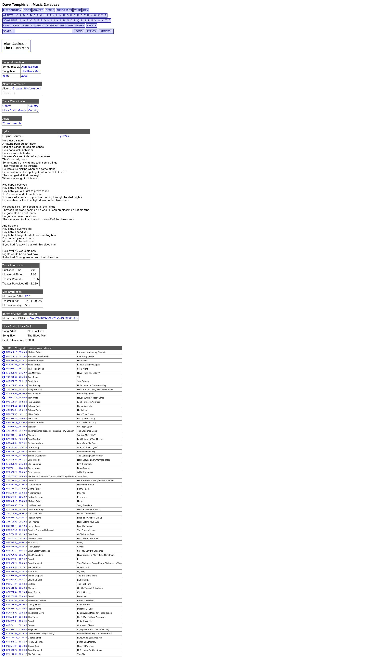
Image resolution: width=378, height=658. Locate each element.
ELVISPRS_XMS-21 (16, 460)
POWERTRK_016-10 (16, 584)
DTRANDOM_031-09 (16, 455)
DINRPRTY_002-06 (16, 356)
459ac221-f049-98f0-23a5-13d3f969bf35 (52, 318)
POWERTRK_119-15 (16, 484)
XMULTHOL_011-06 (16, 588)
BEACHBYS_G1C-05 (16, 422)
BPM (86, 10)
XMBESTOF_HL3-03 (16, 476)
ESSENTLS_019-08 (16, 530)
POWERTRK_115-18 (16, 646)
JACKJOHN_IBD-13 (16, 513)
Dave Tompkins (15, 5)
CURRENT (37, 25)
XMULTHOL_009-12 (16, 654)
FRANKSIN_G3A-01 (16, 609)
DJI (46, 25)
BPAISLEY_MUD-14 (16, 439)
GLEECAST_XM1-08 (16, 534)
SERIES (79, 25)
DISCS (27, 10)
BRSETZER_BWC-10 (16, 551)
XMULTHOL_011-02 (16, 480)
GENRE (50, 10)
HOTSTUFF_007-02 (16, 526)
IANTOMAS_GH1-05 (16, 522)
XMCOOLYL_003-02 (16, 472)
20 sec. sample (11, 123)
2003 (24, 75)
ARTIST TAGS (64, 10)
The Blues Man (30, 71)
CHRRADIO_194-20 (16, 406)
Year (5, 75)
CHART (25, 25)
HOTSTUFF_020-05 (16, 418)
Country (33, 105)
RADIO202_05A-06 (16, 596)
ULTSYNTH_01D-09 (16, 629)
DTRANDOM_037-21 (16, 360)
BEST (16, 25)
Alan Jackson (29, 66)
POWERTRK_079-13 (16, 447)
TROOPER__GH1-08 (16, 427)
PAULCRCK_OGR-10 (16, 402)
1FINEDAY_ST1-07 (16, 373)
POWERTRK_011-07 (16, 497)
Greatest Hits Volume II (26, 88)
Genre (6, 105)
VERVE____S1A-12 (16, 468)
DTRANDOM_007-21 (16, 443)
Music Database (46, 5)
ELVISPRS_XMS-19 (16, 385)
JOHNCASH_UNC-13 (16, 410)
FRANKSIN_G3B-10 (16, 518)
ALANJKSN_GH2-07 (16, 567)
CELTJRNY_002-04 (16, 592)
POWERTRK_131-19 (16, 633)
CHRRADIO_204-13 (16, 381)
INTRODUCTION (12, 10)
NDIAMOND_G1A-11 (16, 505)
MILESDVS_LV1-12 (16, 414)
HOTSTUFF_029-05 (16, 489)
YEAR (77, 10)
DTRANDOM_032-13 (16, 571)
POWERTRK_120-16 (16, 600)
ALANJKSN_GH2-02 (16, 393)
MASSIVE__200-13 (16, 542)
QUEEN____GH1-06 (16, 625)
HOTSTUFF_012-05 (16, 435)
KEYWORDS (66, 25)
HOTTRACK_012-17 (16, 638)
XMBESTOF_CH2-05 (16, 538)
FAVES (54, 25)
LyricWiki (64, 136)
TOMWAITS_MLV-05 (16, 398)
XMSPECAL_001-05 (16, 555)
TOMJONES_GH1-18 (16, 377)
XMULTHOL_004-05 (16, 431)
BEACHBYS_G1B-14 (16, 613)
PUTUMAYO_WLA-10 (16, 580)
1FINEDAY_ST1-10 (16, 464)
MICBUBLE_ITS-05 (16, 501)
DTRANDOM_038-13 (16, 493)
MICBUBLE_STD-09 (16, 352)
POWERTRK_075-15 (16, 364)
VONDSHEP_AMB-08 (16, 575)
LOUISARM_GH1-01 (16, 509)
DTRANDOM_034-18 (16, 617)
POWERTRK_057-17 (16, 559)
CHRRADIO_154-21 (16, 451)
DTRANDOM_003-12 (16, 547)
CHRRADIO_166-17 (16, 642)
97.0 (27, 296)
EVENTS (91, 25)
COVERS (38, 10)
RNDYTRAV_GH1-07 (16, 604)
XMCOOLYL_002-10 (16, 650)
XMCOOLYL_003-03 (16, 563)
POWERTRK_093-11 (16, 621)
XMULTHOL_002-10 (16, 389)
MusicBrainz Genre (14, 110)
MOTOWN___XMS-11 (16, 369)
